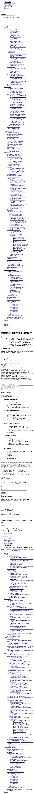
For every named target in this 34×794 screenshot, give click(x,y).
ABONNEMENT (5, 369)
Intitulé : (3, 361)
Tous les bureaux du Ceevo (7, 536)
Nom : (2, 362)
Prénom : (3, 364)
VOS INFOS (4, 359)
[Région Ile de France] (10, 17)
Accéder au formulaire (18, 500)
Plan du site (19, 550)
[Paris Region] (11, 474)
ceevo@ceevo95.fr (12, 467)
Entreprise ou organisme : (7, 365)
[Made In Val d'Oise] (25, 471)
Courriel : (4, 367)
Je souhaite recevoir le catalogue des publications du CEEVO (16, 379)
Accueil (6, 324)
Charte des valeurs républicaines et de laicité (16, 549)
